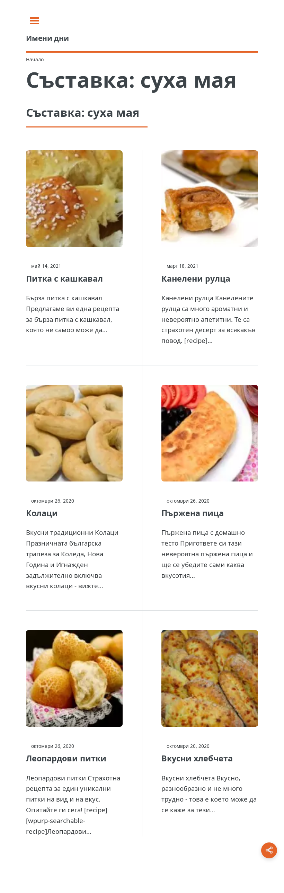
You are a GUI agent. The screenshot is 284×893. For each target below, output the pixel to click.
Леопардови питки (66, 758)
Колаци (42, 513)
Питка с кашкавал (64, 278)
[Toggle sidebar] (34, 20)
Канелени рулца (195, 278)
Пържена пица (192, 513)
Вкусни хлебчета (197, 758)
